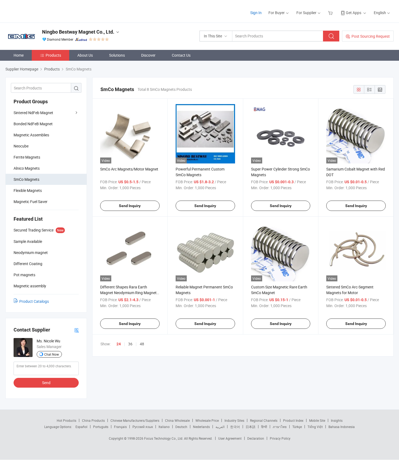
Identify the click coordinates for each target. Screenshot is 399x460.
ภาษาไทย (280, 426)
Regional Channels (263, 420)
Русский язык (142, 426)
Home (19, 55)
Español (81, 426)
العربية (220, 426)
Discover (148, 55)
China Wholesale (177, 420)
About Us (85, 55)
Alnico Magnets (27, 168)
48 (142, 343)
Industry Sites (234, 420)
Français (120, 426)
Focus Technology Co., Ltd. (164, 438)
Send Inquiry (130, 206)
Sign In (256, 12)
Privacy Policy (280, 438)
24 (118, 344)
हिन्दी (264, 426)
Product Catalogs (34, 301)
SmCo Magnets (26, 179)
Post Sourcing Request (371, 36)
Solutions (117, 55)
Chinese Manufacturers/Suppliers (134, 420)
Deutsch (181, 426)
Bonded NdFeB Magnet (33, 123)
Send (46, 382)
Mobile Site (317, 420)
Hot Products (66, 420)
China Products (93, 420)
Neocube (21, 146)
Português (100, 426)
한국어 (235, 426)
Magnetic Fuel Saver (30, 201)
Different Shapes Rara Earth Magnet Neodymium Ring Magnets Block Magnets (129, 292)
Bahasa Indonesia (341, 426)
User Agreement (230, 438)
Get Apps (353, 12)
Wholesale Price (207, 420)
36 (130, 343)
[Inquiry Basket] (331, 12)
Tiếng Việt (315, 426)
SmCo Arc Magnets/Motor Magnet (129, 169)
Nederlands (201, 426)
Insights (337, 420)
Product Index (293, 420)
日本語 (250, 426)
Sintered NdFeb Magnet (33, 112)
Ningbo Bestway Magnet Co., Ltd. (78, 32)
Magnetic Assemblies (31, 134)
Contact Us (181, 55)
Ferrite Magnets (27, 157)
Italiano (164, 426)
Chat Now (51, 354)
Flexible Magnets (28, 190)
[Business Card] (76, 330)
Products (53, 55)
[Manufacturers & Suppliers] (40, 10)
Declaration (255, 438)
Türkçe (297, 426)
